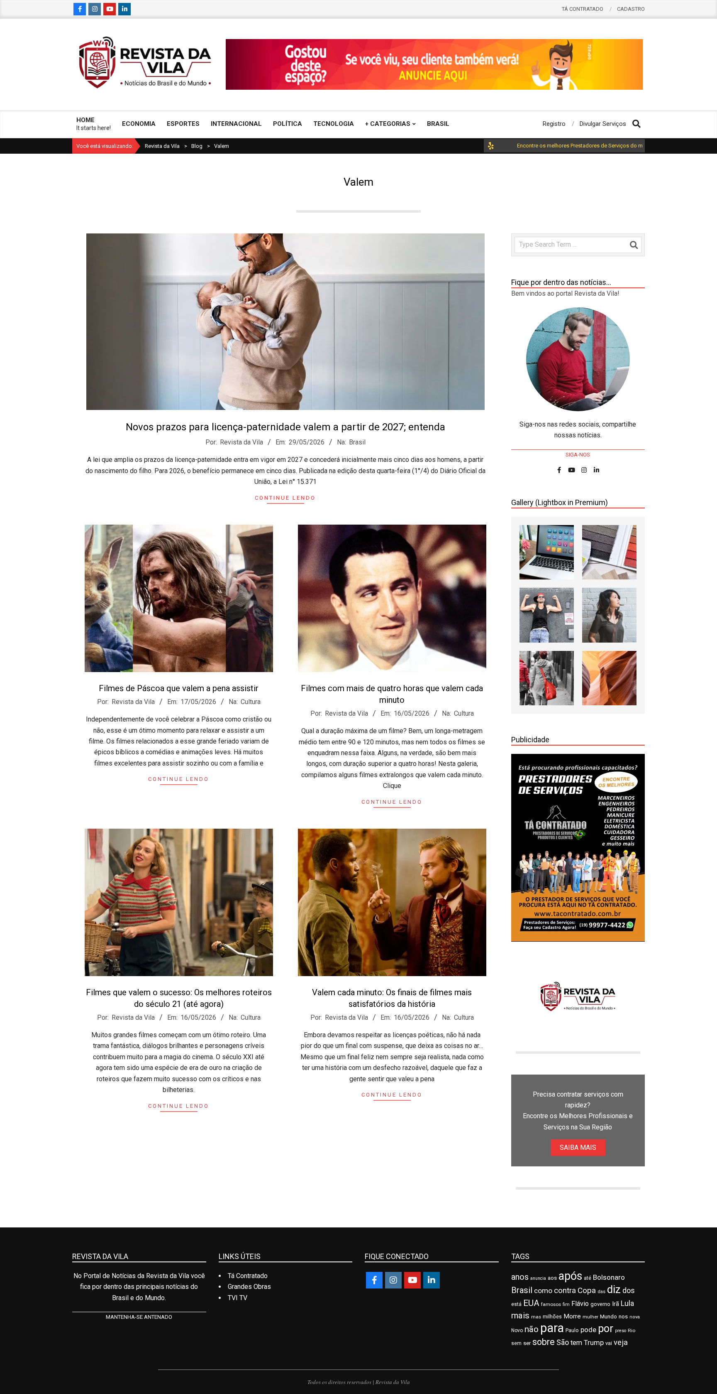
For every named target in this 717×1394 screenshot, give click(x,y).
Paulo (572, 1330)
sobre (543, 1342)
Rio (631, 1330)
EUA (531, 1303)
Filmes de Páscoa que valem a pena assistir (179, 688)
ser (527, 1343)
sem (516, 1343)
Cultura (251, 702)
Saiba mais (578, 1147)
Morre (572, 1316)
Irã (615, 1304)
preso (620, 1330)
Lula (627, 1303)
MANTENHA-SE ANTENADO (139, 1317)
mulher (590, 1317)
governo (600, 1304)
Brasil (357, 442)
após (570, 1276)
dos (628, 1290)
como (543, 1290)
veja (621, 1342)
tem (576, 1343)
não (531, 1329)
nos (623, 1316)
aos (552, 1277)
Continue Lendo (285, 498)
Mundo (608, 1316)
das (601, 1291)
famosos (551, 1304)
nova (634, 1317)
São (562, 1342)
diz (614, 1289)
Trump (594, 1342)
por (605, 1329)
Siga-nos (578, 455)
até (587, 1278)
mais (520, 1315)
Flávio (580, 1304)
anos (520, 1277)
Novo (517, 1330)
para (552, 1328)
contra (565, 1290)
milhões (552, 1316)
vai (608, 1343)
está (516, 1304)
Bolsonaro (609, 1277)
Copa (587, 1290)
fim (566, 1304)
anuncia (538, 1278)
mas (536, 1317)
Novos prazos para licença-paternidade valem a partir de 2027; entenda (285, 427)
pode (588, 1330)
